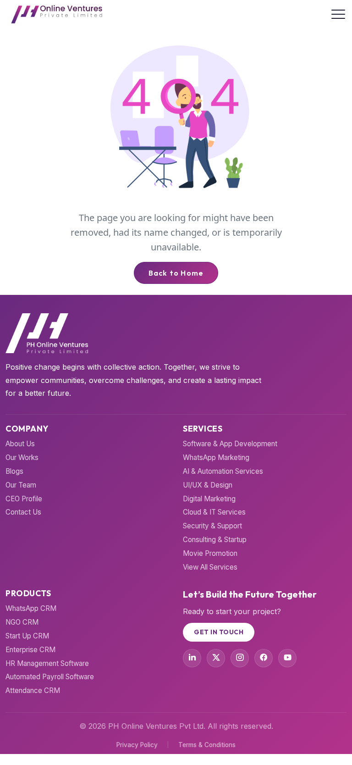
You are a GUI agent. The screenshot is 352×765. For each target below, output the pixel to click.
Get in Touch (218, 632)
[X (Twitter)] (216, 658)
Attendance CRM (33, 690)
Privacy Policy (137, 744)
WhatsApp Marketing (216, 457)
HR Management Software (47, 663)
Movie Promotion (210, 553)
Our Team (21, 485)
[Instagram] (240, 658)
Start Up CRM (27, 636)
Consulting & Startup (215, 539)
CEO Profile (24, 498)
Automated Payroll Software (50, 676)
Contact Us (23, 512)
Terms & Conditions (207, 744)
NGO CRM (22, 622)
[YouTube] (287, 658)
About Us (20, 443)
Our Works (22, 457)
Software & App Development (230, 443)
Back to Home (176, 272)
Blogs (14, 471)
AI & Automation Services (223, 471)
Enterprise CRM (30, 649)
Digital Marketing (209, 498)
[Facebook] (263, 658)
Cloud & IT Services (214, 512)
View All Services (210, 567)
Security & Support (212, 525)
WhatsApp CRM (31, 608)
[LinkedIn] (192, 658)
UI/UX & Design (207, 485)
